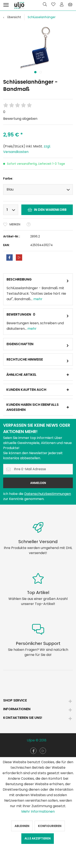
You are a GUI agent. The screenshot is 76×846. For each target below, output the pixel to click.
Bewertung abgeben (20, 118)
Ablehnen (22, 826)
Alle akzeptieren (37, 838)
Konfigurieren (49, 826)
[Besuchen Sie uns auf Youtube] (43, 751)
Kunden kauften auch (26, 389)
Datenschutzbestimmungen (47, 493)
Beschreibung (19, 279)
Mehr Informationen (38, 811)
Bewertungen (19, 314)
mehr (37, 299)
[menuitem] (6, 4)
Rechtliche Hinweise (25, 359)
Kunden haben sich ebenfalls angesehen (32, 407)
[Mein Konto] (61, 4)
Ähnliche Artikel (21, 374)
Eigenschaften (20, 344)
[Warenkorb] (70, 4)
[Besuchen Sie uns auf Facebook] (33, 751)
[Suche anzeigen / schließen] (45, 4)
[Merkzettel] (53, 4)
